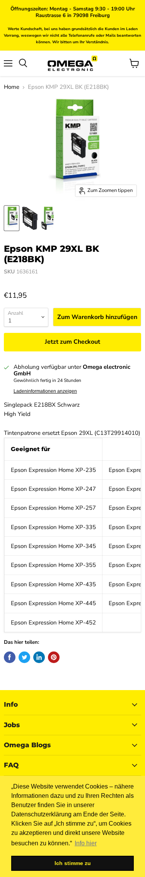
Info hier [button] (86, 843)
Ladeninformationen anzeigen (45, 391)
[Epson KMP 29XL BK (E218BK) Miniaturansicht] (11, 218)
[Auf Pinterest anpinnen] (54, 657)
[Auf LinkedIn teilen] (39, 657)
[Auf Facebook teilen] (9, 657)
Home (11, 87)
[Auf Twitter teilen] (24, 657)
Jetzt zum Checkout (72, 342)
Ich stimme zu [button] (73, 863)
